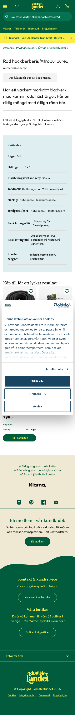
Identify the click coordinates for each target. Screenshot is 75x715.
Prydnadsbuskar (26, 48)
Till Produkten (23, 438)
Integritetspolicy (27, 695)
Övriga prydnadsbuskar (52, 48)
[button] (37, 656)
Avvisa (37, 406)
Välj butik (7, 424)
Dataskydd (44, 695)
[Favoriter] (17, 6)
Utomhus (8, 48)
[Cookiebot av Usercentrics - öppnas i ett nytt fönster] (54, 305)
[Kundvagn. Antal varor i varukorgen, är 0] (67, 6)
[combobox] (41, 16)
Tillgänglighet (60, 695)
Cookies (12, 695)
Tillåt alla (37, 381)
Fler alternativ (53, 369)
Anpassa (35, 393)
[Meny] (5, 6)
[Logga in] (58, 6)
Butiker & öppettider (37, 632)
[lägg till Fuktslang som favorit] (31, 291)
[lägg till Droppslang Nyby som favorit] (66, 291)
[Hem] (37, 6)
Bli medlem (37, 541)
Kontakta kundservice (37, 597)
